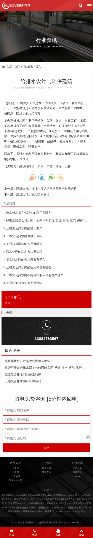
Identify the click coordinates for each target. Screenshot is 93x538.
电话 (34, 534)
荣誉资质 (46, 472)
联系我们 (46, 468)
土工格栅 (15, 476)
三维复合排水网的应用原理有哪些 (28, 267)
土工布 (15, 472)
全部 (9, 312)
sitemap (77, 476)
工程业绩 (77, 468)
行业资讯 (27, 66)
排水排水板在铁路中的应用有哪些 (28, 212)
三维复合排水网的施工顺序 (23, 228)
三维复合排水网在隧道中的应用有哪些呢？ (34, 275)
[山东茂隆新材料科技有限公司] (16, 5)
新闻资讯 (77, 472)
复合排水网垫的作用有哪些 (23, 244)
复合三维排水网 (14, 120)
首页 (17, 66)
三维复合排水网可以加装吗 (23, 236)
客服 (58, 534)
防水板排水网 (15, 480)
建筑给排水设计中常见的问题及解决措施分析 (46, 188)
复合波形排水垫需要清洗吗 (23, 283)
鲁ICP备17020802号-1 (69, 522)
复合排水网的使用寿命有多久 (25, 259)
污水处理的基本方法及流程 (23, 251)
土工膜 (15, 468)
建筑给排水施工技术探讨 (33, 194)
